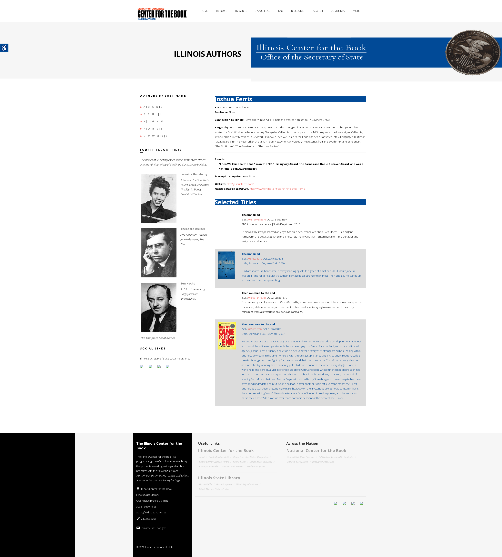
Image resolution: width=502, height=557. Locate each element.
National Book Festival (232, 466)
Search (318, 11)
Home (204, 11)
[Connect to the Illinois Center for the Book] (376, 48)
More (356, 11)
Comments (338, 11)
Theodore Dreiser (192, 229)
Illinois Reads (239, 461)
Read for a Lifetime (256, 466)
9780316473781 (257, 297)
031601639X (255, 329)
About (202, 456)
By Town (221, 11)
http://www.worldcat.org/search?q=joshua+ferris (277, 188)
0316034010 (255, 258)
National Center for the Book (316, 450)
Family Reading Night (218, 456)
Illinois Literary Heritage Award (214, 461)
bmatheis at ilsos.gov (154, 528)
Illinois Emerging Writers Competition (250, 456)
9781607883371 (257, 219)
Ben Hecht (187, 283)
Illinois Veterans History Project (214, 488)
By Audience (262, 11)
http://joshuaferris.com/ (240, 184)
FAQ (280, 11)
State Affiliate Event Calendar (301, 456)
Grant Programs (224, 484)
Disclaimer (298, 11)
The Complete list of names (157, 338)
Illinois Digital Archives (247, 484)
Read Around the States (323, 461)
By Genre (241, 11)
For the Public (205, 484)
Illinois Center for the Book (226, 450)
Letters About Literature (261, 461)
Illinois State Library (219, 477)
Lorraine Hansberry (193, 174)
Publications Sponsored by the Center (336, 456)
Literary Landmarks (208, 466)
